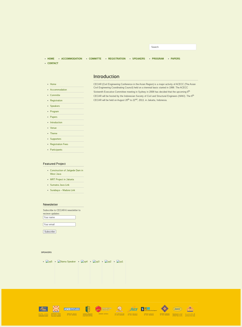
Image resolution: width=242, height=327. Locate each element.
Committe (95, 58)
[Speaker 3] (96, 261)
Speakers (138, 58)
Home (50, 58)
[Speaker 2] (108, 261)
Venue (53, 128)
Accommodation (71, 58)
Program (158, 58)
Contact (52, 63)
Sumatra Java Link (59, 185)
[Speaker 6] (67, 261)
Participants (56, 149)
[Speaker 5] (49, 261)
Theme (53, 133)
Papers (175, 58)
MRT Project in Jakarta (62, 179)
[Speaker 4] (84, 261)
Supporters (55, 139)
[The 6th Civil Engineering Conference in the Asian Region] (47, 46)
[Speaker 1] (120, 261)
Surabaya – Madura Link (62, 190)
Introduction (56, 122)
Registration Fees (59, 144)
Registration (116, 58)
